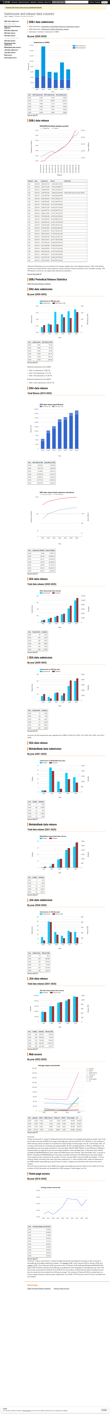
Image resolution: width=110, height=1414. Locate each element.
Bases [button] (53, 181)
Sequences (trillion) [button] (38, 550)
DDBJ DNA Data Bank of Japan (6, 2)
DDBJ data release (10, 24)
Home (5, 16)
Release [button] (30, 181)
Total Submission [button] (61, 95)
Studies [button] (35, 801)
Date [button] (36, 181)
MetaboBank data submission (9, 44)
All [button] (77, 1118)
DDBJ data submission (11, 21)
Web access (8, 55)
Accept (104, 1410)
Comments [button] (67, 181)
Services (14, 2)
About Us (47, 2)
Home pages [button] (71, 1118)
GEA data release (9, 35)
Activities (40, 2)
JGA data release (9, 52)
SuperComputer (23, 2)
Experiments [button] (36, 632)
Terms (91, 2)
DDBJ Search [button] (48, 1118)
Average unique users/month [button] (41, 1226)
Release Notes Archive (61, 1288)
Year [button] (29, 95)
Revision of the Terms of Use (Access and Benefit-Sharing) (24, 7)
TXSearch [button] (57, 1118)
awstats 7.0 (66, 1263)
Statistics (33, 2)
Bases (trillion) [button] (50, 550)
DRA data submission (11, 30)
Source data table (33, 274)
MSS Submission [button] (49, 95)
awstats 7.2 (31, 1265)
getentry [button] (35, 1118)
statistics (11, 16)
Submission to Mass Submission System (55, 29)
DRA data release (9, 33)
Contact (97, 2)
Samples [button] (44, 632)
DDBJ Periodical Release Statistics (12, 27)
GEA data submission (11, 38)
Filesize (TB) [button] (45, 953)
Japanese (104, 2)
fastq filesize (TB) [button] (49, 462)
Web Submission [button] (38, 95)
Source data (31, 115)
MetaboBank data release (12, 47)
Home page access (10, 57)
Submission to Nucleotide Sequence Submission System (60, 26)
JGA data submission (11, 50)
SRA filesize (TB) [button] (47, 342)
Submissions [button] (36, 342)
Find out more (27, 1410)
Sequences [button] (44, 181)
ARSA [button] (41, 1118)
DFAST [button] (63, 1118)
